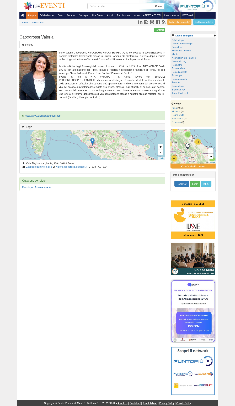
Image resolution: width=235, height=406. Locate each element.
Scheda (28, 44)
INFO (206, 184)
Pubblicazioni (123, 15)
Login (195, 184)
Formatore (177, 47)
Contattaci (135, 403)
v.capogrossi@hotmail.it (39, 166)
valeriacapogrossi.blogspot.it (71, 166)
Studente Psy (178, 89)
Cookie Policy (183, 403)
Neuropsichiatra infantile (184, 57)
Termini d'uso (150, 403)
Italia (174, 107)
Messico (176, 111)
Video (137, 15)
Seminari (71, 15)
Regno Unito (178, 114)
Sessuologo (178, 86)
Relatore (176, 82)
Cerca (158, 6)
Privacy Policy (166, 403)
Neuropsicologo (179, 61)
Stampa (160, 29)
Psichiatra (177, 64)
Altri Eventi (97, 15)
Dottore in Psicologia (182, 43)
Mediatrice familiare (181, 50)
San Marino (177, 118)
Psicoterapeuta (43, 187)
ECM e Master (47, 15)
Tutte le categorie (184, 35)
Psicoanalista (178, 68)
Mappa (32, 15)
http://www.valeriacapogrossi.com (43, 115)
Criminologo (178, 40)
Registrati (182, 184)
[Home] (22, 15)
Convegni (83, 15)
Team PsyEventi (180, 93)
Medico (175, 54)
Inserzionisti (170, 15)
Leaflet (161, 158)
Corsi (60, 15)
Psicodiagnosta (179, 71)
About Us (122, 403)
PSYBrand (187, 15)
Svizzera (176, 122)
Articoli (109, 15)
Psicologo (27, 187)
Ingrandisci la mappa (194, 165)
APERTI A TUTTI (152, 15)
